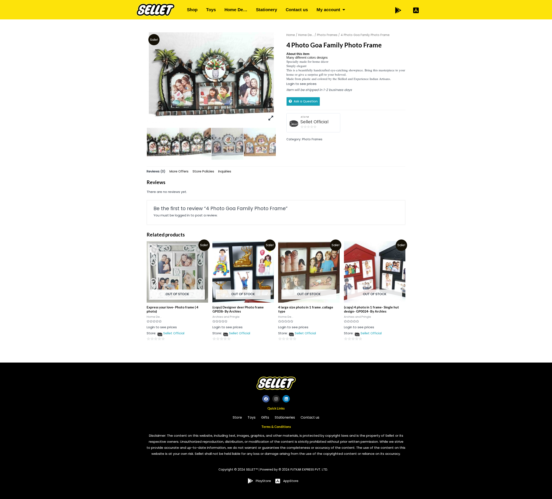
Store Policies (203, 171)
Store (237, 417)
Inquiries (224, 171)
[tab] (156, 171)
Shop (192, 9)
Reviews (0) (156, 171)
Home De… (235, 9)
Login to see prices (301, 83)
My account (328, 9)
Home (290, 35)
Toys (211, 9)
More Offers (178, 171)
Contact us (297, 9)
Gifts (265, 417)
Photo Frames (327, 35)
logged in (182, 215)
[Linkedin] (286, 398)
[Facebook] (266, 398)
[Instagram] (276, 398)
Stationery (266, 9)
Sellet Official (314, 122)
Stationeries (285, 417)
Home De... (306, 35)
